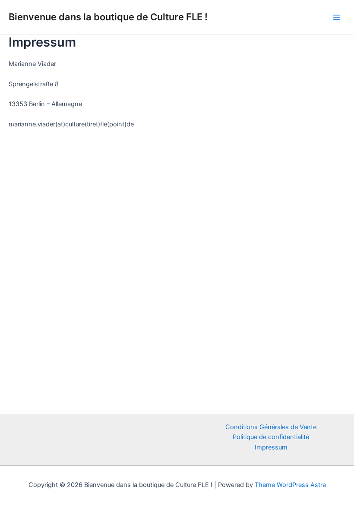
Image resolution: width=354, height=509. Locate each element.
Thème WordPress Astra (290, 485)
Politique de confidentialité (271, 437)
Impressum (271, 447)
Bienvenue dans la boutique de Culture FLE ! (108, 16)
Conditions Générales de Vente (270, 427)
